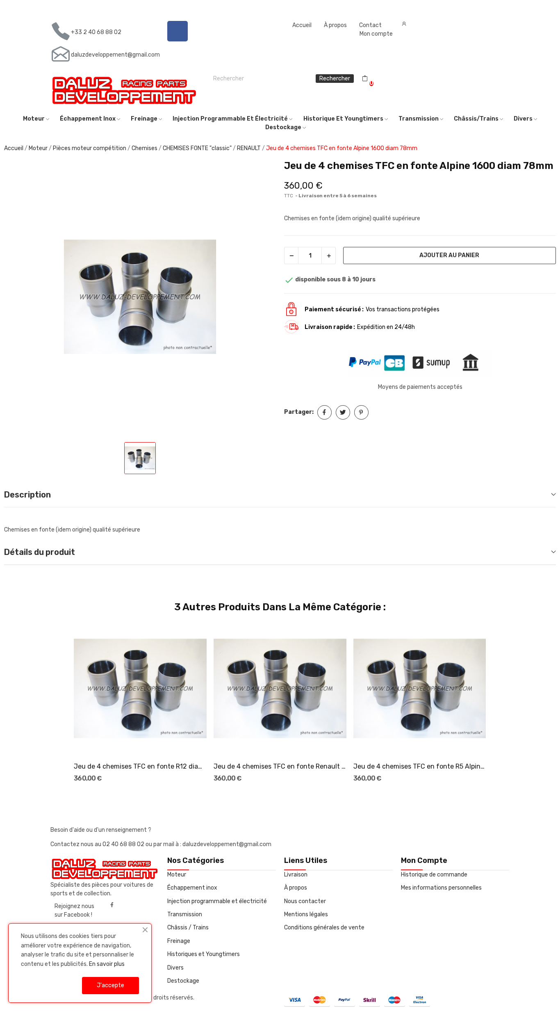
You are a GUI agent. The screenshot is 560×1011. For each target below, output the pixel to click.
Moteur (176, 874)
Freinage (178, 941)
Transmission (184, 914)
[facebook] (112, 905)
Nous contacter (305, 901)
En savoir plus (107, 964)
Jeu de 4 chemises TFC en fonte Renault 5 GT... (280, 766)
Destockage (183, 980)
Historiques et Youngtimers (203, 954)
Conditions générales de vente (324, 927)
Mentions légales (306, 914)
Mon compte (376, 33)
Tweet (343, 412)
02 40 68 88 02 (124, 844)
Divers (175, 967)
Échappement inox (192, 887)
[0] (365, 78)
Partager (324, 412)
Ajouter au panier (449, 255)
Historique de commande (434, 874)
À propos (335, 25)
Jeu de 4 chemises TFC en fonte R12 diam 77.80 (140, 766)
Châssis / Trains (188, 927)
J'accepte (110, 985)
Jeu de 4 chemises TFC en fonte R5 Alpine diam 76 (419, 766)
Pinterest (361, 412)
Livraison (295, 874)
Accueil (302, 25)
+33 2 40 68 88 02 (96, 32)
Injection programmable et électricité (217, 901)
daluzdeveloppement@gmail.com (115, 54)
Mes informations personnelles (441, 887)
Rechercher (334, 78)
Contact (370, 25)
